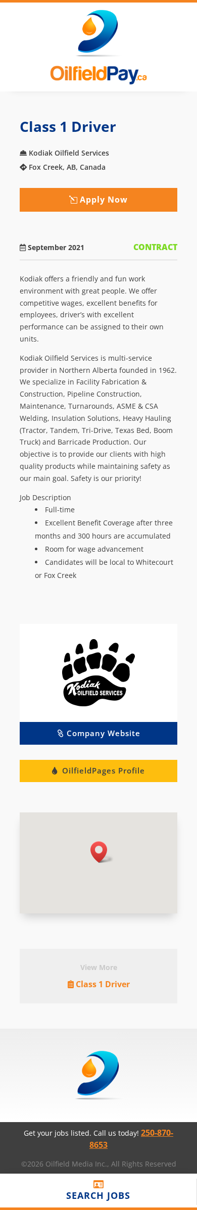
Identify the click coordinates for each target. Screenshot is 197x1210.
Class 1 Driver (103, 984)
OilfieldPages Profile (103, 770)
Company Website (103, 733)
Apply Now (104, 199)
